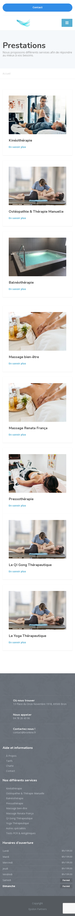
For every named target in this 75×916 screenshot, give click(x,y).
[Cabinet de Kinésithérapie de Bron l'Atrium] (23, 22)
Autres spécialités (16, 828)
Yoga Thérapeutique (17, 823)
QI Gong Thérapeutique (19, 818)
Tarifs (9, 761)
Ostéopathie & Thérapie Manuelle (36, 211)
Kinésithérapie (20, 140)
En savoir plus (17, 147)
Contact (38, 7)
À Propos (11, 755)
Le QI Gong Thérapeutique (30, 564)
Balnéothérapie (21, 282)
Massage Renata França (28, 428)
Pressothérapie (21, 499)
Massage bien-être (24, 357)
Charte (10, 765)
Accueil (6, 73)
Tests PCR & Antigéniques (21, 833)
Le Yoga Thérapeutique (27, 635)
